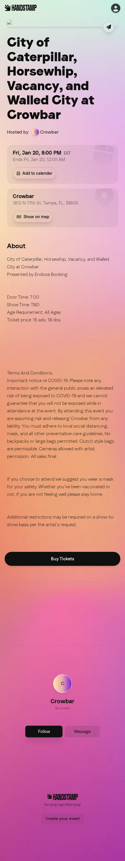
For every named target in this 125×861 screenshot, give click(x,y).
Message (82, 731)
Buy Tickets (62, 558)
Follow (44, 731)
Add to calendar (37, 173)
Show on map (36, 216)
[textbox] (62, 392)
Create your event (63, 818)
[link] (62, 693)
